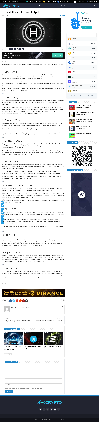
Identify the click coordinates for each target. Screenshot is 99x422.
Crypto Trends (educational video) (84, 133)
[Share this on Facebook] (2, 202)
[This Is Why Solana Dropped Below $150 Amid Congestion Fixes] (53, 338)
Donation (50, 5)
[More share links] (2, 222)
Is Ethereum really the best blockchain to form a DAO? (48, 320)
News (34, 5)
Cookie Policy (28, 416)
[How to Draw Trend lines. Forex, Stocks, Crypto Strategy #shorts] (72, 114)
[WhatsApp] (2, 219)
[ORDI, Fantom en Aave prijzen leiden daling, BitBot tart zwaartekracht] (33, 338)
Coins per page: (73, 95)
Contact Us (19, 416)
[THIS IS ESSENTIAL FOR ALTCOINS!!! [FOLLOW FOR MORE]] (72, 128)
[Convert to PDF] (2, 216)
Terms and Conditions (76, 416)
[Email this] (2, 212)
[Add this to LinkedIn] (2, 209)
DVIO (64, 419)
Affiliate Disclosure (51, 416)
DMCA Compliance (63, 416)
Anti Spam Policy (39, 416)
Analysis (62, 15)
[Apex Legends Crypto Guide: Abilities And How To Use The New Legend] (72, 121)
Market (56, 5)
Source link (5, 287)
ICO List (63, 5)
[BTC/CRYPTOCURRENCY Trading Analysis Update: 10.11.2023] (72, 107)
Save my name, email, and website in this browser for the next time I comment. (24, 388)
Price (92, 34)
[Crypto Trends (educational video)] (72, 135)
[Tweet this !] (2, 205)
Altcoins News (42, 5)
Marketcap (28, 5)
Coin (69, 34)
